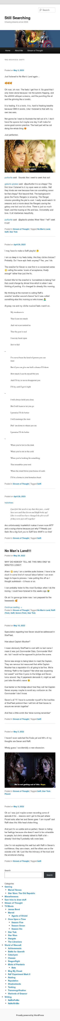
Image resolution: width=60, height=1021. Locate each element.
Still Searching (17, 17)
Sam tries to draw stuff (15, 899)
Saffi (7, 231)
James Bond (14, 909)
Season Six (17, 928)
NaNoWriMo (13, 1003)
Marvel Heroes (15, 889)
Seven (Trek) (21, 612)
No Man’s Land (43, 229)
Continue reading (13, 607)
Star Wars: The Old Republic (21, 893)
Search (8, 870)
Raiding (11, 977)
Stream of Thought (35, 50)
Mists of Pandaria (16, 964)
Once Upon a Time (17, 919)
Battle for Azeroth (16, 951)
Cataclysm (13, 954)
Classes (11, 957)
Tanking (12, 987)
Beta (14, 967)
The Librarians (15, 941)
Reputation (13, 980)
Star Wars (12, 935)
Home (7, 50)
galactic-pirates (11, 183)
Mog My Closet (15, 970)
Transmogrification (17, 990)
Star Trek (14, 231)
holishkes (9, 502)
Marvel (11, 912)
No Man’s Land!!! (18, 550)
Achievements (14, 948)
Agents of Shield (19, 915)
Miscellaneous (11, 896)
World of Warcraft (13, 945)
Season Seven (18, 925)
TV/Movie (9, 906)
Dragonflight (14, 961)
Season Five (17, 922)
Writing (8, 996)
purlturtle (8, 177)
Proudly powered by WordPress (30, 1015)
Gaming (8, 886)
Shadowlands (14, 983)
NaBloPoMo (13, 1000)
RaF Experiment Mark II (19, 974)
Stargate (12, 938)
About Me (19, 50)
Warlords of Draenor (17, 993)
